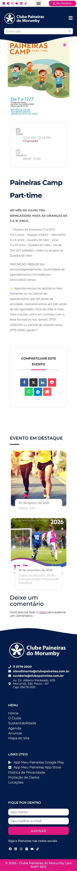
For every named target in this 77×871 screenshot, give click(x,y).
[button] (38, 3)
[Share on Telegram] (38, 392)
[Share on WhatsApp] (29, 392)
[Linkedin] (43, 382)
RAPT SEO (38, 867)
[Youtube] (32, 849)
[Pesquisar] (70, 31)
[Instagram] (21, 849)
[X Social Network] (33, 382)
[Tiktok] (38, 849)
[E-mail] (47, 392)
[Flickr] (27, 849)
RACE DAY (27, 508)
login (43, 612)
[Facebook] (10, 849)
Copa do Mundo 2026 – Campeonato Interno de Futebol (39, 579)
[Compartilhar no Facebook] (24, 382)
